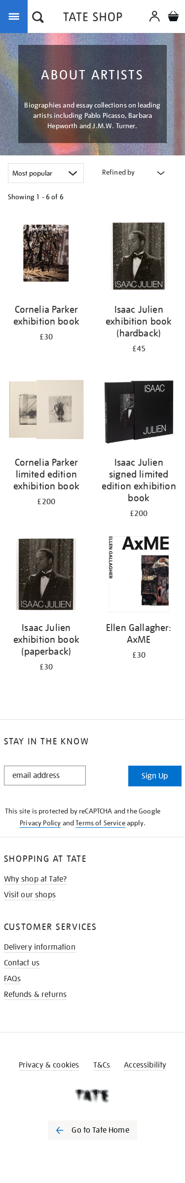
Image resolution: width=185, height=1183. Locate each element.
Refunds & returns (35, 994)
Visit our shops (30, 895)
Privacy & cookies (49, 1065)
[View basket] (173, 17)
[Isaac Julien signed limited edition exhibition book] (139, 411)
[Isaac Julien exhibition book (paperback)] (46, 576)
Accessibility (145, 1065)
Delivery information (39, 947)
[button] (38, 18)
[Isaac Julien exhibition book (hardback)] (139, 257)
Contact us (22, 963)
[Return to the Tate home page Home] (92, 18)
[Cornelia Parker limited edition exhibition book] (46, 411)
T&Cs (102, 1065)
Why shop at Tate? (35, 879)
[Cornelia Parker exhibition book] (46, 257)
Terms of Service (100, 822)
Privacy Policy (40, 822)
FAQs (12, 979)
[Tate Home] (92, 1096)
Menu (16, 16)
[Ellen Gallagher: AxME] (139, 576)
